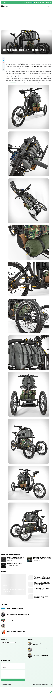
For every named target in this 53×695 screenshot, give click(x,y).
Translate (11, 644)
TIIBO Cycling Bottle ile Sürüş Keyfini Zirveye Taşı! (14, 564)
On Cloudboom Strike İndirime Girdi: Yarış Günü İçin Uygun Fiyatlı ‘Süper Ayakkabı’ (42, 590)
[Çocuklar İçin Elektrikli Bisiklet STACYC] (3, 626)
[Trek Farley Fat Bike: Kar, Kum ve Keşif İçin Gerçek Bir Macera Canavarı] (3, 559)
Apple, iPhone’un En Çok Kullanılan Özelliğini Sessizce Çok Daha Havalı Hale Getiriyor (42, 596)
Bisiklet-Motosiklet (22, 2)
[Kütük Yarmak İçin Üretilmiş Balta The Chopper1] (30, 644)
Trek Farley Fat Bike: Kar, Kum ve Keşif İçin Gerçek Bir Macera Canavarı (15, 559)
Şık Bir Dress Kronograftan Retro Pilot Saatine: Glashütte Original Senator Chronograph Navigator (42, 577)
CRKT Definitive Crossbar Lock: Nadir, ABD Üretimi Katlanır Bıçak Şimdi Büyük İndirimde (42, 583)
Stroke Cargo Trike (34, 66)
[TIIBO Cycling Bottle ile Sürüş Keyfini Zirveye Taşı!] (3, 565)
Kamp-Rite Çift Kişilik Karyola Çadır (15, 620)
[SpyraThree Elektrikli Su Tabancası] (3, 609)
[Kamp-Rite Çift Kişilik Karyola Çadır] (3, 620)
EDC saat (5, 585)
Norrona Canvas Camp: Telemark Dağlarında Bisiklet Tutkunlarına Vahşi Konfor (42, 559)
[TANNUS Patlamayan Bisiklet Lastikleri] (3, 632)
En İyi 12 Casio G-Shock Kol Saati (40, 655)
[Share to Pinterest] (3, 62)
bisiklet (4, 46)
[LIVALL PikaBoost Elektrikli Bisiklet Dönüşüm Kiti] (27, 2)
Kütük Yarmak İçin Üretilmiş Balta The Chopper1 (42, 644)
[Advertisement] (26, 19)
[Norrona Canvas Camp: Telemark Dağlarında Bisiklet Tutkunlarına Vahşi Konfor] (29, 559)
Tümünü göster (49, 554)
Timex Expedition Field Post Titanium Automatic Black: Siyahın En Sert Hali (13, 589)
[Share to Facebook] (3, 58)
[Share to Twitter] (3, 60)
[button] (3, 69)
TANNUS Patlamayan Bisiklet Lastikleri (15, 631)
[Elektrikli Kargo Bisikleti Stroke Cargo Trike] (26, 42)
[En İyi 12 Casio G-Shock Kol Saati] (30, 655)
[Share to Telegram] (3, 67)
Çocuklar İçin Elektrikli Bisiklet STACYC (15, 625)
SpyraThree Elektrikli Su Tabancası (14, 608)
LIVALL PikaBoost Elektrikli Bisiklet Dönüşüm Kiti (39, 2)
